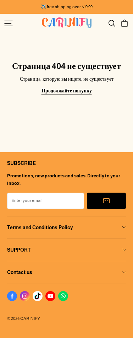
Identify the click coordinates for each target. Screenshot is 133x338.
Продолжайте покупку (66, 90)
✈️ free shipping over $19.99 (67, 6)
